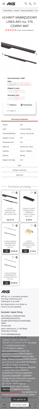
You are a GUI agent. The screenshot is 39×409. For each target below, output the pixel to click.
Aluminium (12, 84)
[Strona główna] (10, 4)
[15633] (13, 225)
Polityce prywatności (11, 392)
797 (22, 91)
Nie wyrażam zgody (19, 405)
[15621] (13, 257)
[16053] (13, 192)
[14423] (31, 192)
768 (22, 98)
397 (10, 91)
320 (10, 98)
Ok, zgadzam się (19, 399)
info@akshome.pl (13, 334)
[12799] (31, 225)
